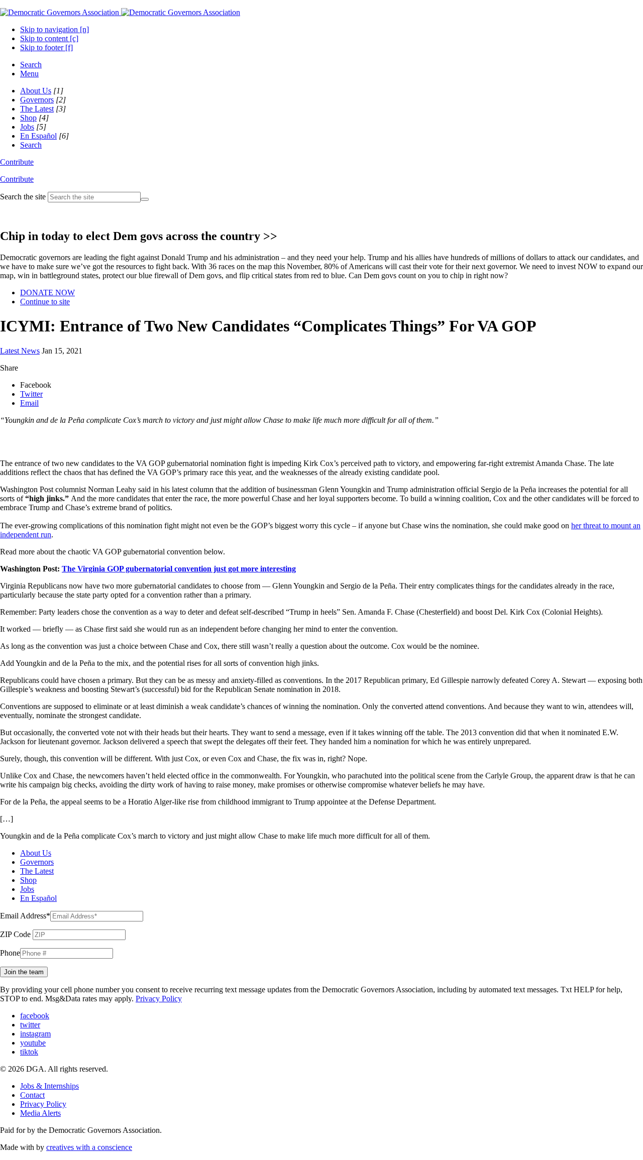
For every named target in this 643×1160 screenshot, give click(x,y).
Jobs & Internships (49, 1086)
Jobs (27, 127)
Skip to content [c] (49, 38)
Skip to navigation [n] (54, 29)
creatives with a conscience (89, 1147)
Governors (37, 99)
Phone (10, 953)
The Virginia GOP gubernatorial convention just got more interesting (179, 568)
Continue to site (45, 301)
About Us (35, 90)
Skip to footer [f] (46, 47)
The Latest (37, 108)
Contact (32, 1095)
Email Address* (25, 915)
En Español (38, 136)
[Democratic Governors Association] (120, 12)
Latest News (20, 350)
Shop (28, 117)
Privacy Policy (159, 998)
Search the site (23, 196)
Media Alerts (40, 1113)
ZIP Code (15, 934)
